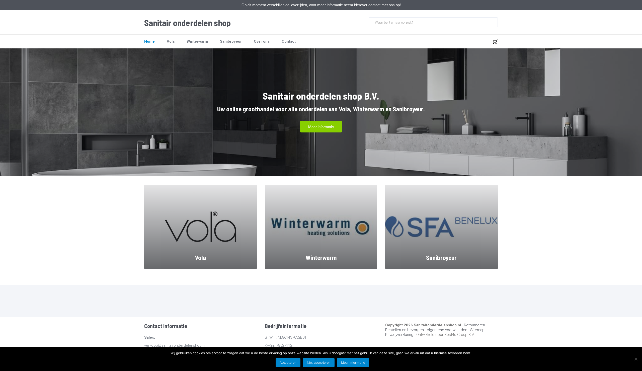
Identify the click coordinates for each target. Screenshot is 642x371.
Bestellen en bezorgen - (406, 330)
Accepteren (288, 362)
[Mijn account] (479, 41)
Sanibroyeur (231, 41)
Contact (289, 41)
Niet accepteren (319, 362)
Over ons (262, 41)
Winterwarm (197, 41)
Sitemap (477, 330)
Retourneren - (475, 325)
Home (149, 41)
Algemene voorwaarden (447, 330)
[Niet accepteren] (635, 358)
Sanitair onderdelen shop (187, 23)
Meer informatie (353, 362)
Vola (171, 41)
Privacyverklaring (399, 334)
